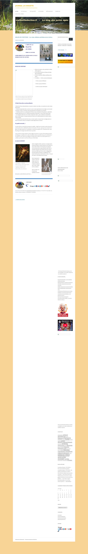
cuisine (63, 441)
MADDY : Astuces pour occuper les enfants (65, 286)
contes (67, 439)
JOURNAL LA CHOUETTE (24, 6)
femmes (69, 445)
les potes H (38, 190)
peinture (20, 192)
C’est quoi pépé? (33, 11)
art (47, 190)
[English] (61, 48)
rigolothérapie (61, 456)
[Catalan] (58, 48)
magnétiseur (61, 451)
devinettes (60, 444)
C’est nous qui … (24, 11)
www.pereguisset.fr (61, 169)
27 (64, 497)
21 (66, 495)
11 (60, 494)
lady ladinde (68, 448)
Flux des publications (61, 516)
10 (58, 494)
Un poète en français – (62, 467)
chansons (67, 438)
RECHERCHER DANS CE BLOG (63, 37)
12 (62, 494)
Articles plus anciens (20, 199)
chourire (60, 439)
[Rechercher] (71, 39)
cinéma (63, 439)
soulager (61, 459)
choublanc (34, 192)
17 (58, 495)
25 (60, 497)
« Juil (58, 500)
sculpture (23, 192)
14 (66, 494)
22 (68, 495)
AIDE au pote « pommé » (19, 13)
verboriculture (65, 460)
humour (61, 448)
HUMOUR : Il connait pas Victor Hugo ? (64, 292)
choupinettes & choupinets (31, 190)
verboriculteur (60, 460)
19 (62, 495)
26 (62, 497)
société (63, 457)
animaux (61, 436)
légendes (66, 450)
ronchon (67, 456)
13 (64, 494)
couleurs (59, 441)
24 (58, 497)
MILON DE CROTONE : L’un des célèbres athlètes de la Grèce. (34, 37)
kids (65, 448)
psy (63, 455)
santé (59, 457)
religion (67, 455)
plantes (70, 453)
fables (66, 445)
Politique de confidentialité (19, 539)
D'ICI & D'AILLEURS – (61, 480)
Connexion (60, 515)
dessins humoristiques (65, 442)
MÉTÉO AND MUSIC (49, 11)
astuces (67, 436)
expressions (61, 445)
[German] (65, 48)
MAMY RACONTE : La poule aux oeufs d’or (65, 282)
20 (64, 495)
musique (69, 451)
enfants (65, 443)
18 (60, 495)
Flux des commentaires (62, 517)
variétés (67, 459)
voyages (69, 460)
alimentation (60, 435)
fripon (59, 447)
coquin (71, 439)
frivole (62, 447)
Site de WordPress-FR (61, 519)
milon (49, 190)
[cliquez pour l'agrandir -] (47, 171)
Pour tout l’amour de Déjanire (63, 296)
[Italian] (63, 48)
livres (62, 450)
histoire (66, 447)
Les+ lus (59, 450)
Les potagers (40, 11)
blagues (60, 438)
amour (65, 435)
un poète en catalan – (61, 470)
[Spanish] (59, 48)
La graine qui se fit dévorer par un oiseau (65, 291)
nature (60, 453)
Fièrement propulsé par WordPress (31, 539)
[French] (60, 48)
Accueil (16, 11)
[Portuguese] (64, 48)
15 (68, 494)
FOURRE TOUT (57, 11)
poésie (60, 455)
